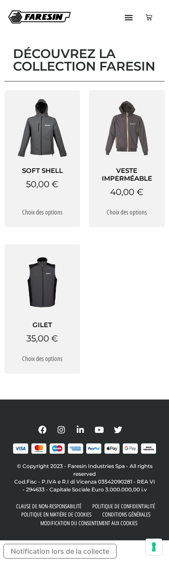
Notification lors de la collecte (60, 551)
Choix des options (42, 212)
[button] (128, 17)
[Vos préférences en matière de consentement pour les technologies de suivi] (154, 547)
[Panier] (148, 17)
